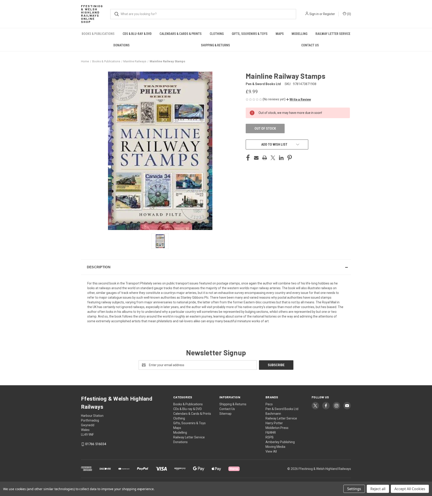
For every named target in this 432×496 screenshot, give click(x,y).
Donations (121, 45)
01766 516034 (95, 444)
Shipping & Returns (215, 45)
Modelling (299, 34)
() (348, 14)
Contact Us (310, 45)
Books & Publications (98, 34)
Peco (269, 404)
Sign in (314, 14)
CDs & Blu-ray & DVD (137, 34)
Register (329, 14)
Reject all (377, 488)
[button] (298, 99)
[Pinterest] (289, 158)
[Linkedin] (281, 158)
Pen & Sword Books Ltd (282, 409)
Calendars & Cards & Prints (181, 34)
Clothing (217, 34)
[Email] (256, 158)
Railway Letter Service (332, 34)
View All (271, 451)
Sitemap (225, 413)
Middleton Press (277, 428)
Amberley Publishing (280, 442)
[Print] (264, 158)
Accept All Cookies (409, 488)
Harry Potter (274, 423)
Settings (354, 488)
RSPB (270, 437)
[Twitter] (273, 158)
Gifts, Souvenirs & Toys (250, 34)
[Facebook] (248, 158)
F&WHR (271, 432)
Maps (280, 34)
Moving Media (275, 447)
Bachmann (273, 413)
